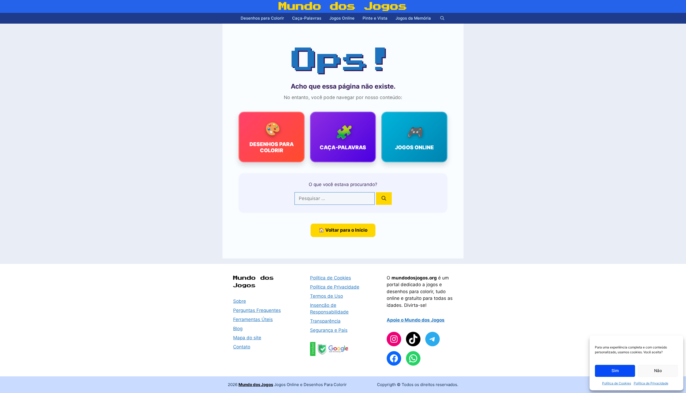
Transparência (325, 321)
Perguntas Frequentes (257, 310)
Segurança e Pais (329, 330)
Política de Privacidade (651, 383)
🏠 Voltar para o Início (343, 230)
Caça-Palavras (306, 18)
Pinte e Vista (375, 18)
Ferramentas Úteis (253, 319)
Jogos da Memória (413, 18)
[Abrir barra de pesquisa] (442, 18)
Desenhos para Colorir (262, 18)
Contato (241, 347)
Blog (238, 328)
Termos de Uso (326, 296)
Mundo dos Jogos (343, 6)
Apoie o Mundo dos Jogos (416, 320)
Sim (615, 370)
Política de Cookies (616, 383)
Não (658, 370)
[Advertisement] (176, 128)
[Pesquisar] (384, 198)
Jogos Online (342, 18)
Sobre (239, 301)
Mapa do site (247, 337)
